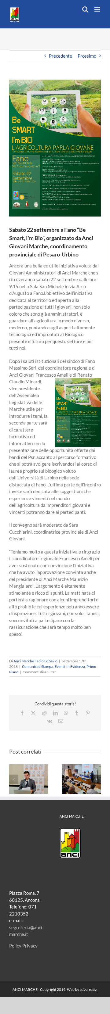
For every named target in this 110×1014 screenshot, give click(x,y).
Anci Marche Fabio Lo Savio (35, 661)
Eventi (60, 666)
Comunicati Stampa (37, 666)
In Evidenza (75, 666)
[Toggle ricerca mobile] (85, 9)
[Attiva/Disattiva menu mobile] (97, 9)
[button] (13, 779)
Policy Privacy (23, 945)
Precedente (60, 56)
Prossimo (87, 56)
